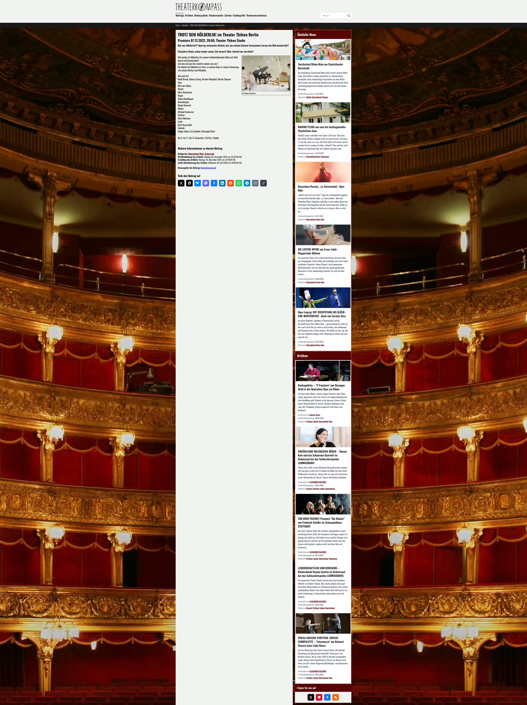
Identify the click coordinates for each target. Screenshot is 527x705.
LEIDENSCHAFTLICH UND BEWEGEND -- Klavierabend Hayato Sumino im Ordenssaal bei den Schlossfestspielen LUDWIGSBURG (321, 572)
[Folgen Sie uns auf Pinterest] (319, 697)
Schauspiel (209, 153)
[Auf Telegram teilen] (247, 183)
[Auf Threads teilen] (189, 183)
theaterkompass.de (208, 167)
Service (228, 15)
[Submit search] (348, 15)
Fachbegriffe (239, 15)
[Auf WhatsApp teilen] (239, 183)
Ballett (309, 97)
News (202, 153)
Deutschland (193, 153)
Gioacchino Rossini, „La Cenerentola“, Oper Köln (321, 188)
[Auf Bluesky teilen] (197, 183)
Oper (322, 219)
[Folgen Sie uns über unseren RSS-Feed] (335, 697)
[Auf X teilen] (181, 183)
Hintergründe (201, 15)
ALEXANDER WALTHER (318, 482)
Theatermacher (216, 15)
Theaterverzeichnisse (256, 15)
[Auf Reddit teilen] (230, 183)
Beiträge (180, 15)
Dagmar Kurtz (315, 414)
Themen (325, 97)
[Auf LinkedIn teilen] (222, 183)
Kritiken (189, 15)
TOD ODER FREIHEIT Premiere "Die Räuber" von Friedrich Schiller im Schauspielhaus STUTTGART (321, 522)
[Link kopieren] (263, 183)
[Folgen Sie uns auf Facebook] (327, 697)
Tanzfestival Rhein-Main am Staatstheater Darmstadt (320, 66)
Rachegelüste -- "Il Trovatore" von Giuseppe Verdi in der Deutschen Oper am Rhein (321, 387)
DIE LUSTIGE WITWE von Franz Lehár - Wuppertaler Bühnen (318, 251)
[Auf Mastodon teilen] (206, 183)
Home (178, 25)
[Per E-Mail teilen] (255, 183)
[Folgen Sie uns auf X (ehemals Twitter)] (311, 697)
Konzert (309, 488)
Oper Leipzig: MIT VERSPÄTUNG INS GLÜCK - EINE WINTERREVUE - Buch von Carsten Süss (322, 314)
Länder (315, 421)
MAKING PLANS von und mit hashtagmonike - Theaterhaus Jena (322, 129)
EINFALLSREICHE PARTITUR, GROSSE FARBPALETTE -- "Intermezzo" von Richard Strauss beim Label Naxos (321, 642)
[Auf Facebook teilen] (214, 183)
